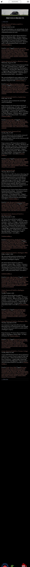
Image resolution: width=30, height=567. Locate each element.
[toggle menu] (28, 1)
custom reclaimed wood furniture (10, 49)
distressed (9, 86)
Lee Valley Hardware (17, 52)
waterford (15, 56)
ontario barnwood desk (7, 315)
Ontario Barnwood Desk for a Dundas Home (14, 97)
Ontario (13, 53)
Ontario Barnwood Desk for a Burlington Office (15, 253)
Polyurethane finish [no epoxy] (9, 203)
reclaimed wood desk (20, 91)
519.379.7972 (15, 1)
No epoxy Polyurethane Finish (17, 202)
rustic (26, 55)
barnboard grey (5, 242)
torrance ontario (13, 375)
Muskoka (15, 89)
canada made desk (14, 369)
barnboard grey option (15, 242)
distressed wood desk (16, 370)
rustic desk (13, 210)
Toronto (21, 165)
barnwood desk (20, 85)
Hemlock (9, 52)
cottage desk (25, 203)
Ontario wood (17, 163)
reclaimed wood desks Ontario (19, 125)
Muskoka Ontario (22, 89)
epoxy (23, 49)
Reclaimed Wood (10, 120)
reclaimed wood (9, 55)
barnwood (16, 48)
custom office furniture (14, 280)
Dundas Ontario (19, 121)
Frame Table (13, 367)
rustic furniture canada (7, 56)
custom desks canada (17, 311)
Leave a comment (6, 58)
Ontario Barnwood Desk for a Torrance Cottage (15, 351)
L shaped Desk (24, 245)
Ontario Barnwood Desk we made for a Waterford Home (12, 25)
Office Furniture (14, 277)
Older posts (5, 21)
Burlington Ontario (21, 278)
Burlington (12, 278)
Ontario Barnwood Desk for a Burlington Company (13, 291)
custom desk (23, 48)
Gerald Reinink (20, 86)
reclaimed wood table (18, 55)
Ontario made (19, 53)
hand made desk (23, 205)
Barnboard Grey (10, 239)
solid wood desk (20, 92)
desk (20, 49)
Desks (7, 48)
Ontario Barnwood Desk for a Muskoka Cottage (15, 61)
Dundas (13, 121)
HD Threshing (10, 51)
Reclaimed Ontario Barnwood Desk (11, 131)
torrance (6, 375)
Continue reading (7, 45)
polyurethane (24, 163)
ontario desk (9, 207)
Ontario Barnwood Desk (8, 170)
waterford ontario (23, 56)
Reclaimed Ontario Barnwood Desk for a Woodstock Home (13, 214)
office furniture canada (12, 284)
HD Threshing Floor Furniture (15, 88)
